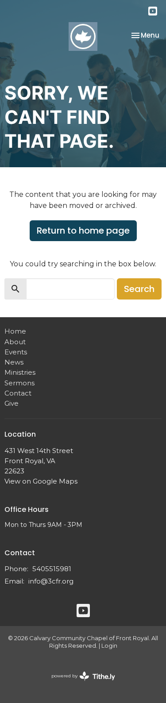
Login (109, 645)
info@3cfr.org (50, 581)
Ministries (19, 372)
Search (139, 289)
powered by (79, 683)
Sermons (19, 383)
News (13, 362)
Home (15, 331)
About (15, 342)
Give (11, 403)
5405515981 (51, 569)
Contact (17, 393)
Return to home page (83, 230)
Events (15, 352)
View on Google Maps (40, 481)
